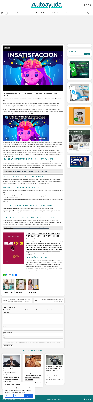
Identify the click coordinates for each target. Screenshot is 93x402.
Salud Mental (47, 13)
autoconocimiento (11, 103)
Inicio (14, 13)
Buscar (72, 51)
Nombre (5, 327)
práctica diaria (39, 105)
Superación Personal (67, 13)
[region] (19, 390)
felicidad (9, 105)
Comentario (6, 312)
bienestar (18, 103)
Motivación (55, 13)
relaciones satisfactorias (52, 105)
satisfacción (16, 106)
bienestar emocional (24, 103)
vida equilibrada (28, 106)
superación (22, 106)
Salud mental (11, 106)
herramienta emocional (22, 148)
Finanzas (25, 13)
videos (36, 106)
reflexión (44, 105)
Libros (19, 13)
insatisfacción (18, 105)
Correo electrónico (7, 332)
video (33, 106)
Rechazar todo (18, 396)
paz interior (33, 105)
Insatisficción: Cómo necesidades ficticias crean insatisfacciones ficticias (43, 236)
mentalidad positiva (26, 105)
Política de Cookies (21, 399)
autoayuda (58, 98)
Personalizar (9, 396)
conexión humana (33, 103)
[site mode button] (6, 13)
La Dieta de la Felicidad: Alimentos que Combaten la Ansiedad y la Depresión (32, 371)
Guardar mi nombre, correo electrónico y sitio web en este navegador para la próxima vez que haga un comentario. (32, 342)
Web (4, 337)
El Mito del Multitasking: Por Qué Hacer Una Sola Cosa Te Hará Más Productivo (54, 368)
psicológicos (19, 179)
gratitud (13, 105)
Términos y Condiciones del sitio (8, 399)
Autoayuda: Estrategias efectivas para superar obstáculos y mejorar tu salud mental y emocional (23, 98)
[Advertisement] (46, 28)
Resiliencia (5, 106)
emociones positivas (51, 103)
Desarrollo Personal (36, 13)
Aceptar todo (29, 396)
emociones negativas (42, 103)
